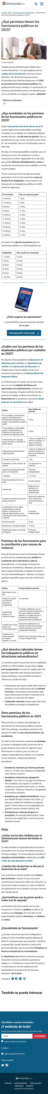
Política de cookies (35, 1083)
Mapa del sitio (19, 1086)
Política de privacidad (20, 1083)
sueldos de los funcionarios (13, 74)
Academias (29, 1086)
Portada (4, 13)
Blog (9, 13)
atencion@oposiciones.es (14, 1054)
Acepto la (15, 1041)
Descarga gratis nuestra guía (22, 333)
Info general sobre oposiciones (23, 13)
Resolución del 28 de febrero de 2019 (26, 126)
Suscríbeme (39, 1036)
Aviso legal (8, 1083)
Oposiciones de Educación (25, 366)
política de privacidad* (18, 1041)
